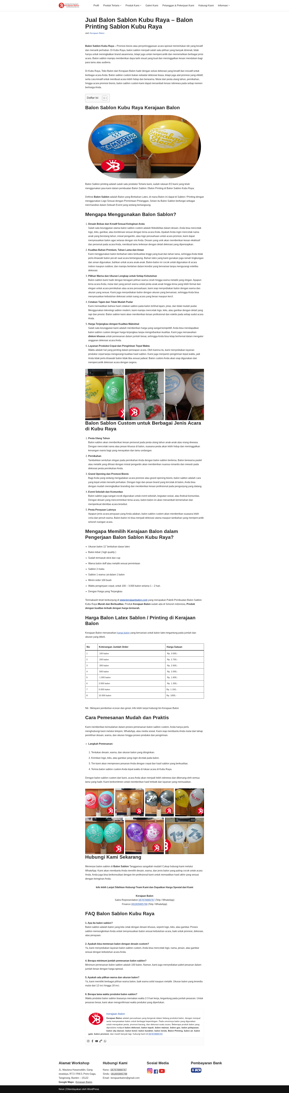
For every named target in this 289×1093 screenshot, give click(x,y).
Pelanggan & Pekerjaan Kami (178, 5)
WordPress (93, 1089)
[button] (120, 5)
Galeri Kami (152, 5)
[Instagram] (88, 1041)
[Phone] (100, 1041)
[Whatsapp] (105, 1041)
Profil (96, 5)
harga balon (123, 632)
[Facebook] (92, 1041)
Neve (61, 1089)
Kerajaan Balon (97, 33)
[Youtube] (96, 1041)
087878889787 (146, 900)
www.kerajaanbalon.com (134, 600)
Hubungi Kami (206, 5)
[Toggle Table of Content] (103, 98)
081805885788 (139, 904)
